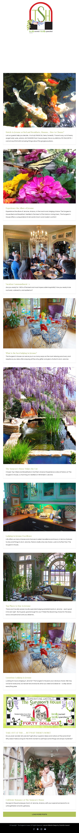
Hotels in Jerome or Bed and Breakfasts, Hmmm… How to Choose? (35, 132)
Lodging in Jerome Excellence (19, 536)
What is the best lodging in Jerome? (21, 353)
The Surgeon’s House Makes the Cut (22, 468)
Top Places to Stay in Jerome (18, 605)
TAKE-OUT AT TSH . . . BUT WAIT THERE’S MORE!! (28, 732)
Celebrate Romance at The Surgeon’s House (25, 799)
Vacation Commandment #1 (18, 284)
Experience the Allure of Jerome (20, 208)
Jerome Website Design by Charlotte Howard (56, 825)
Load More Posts (39, 814)
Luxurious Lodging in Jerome (18, 677)
